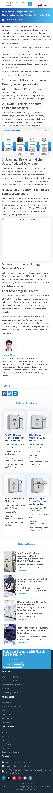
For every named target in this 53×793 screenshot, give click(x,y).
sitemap (19, 789)
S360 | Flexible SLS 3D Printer (14, 500)
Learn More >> (22, 570)
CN (23, 3)
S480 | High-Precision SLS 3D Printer (36, 437)
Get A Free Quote (13, 664)
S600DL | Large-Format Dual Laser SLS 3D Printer (14, 437)
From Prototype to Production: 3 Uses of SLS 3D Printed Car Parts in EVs (32, 630)
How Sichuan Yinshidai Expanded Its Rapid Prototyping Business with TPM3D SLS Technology (30, 557)
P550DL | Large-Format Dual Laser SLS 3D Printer (37, 501)
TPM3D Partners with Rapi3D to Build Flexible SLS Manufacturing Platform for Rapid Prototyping (31, 606)
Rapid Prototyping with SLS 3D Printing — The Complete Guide (32, 581)
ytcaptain (33, 789)
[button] (30, 4)
